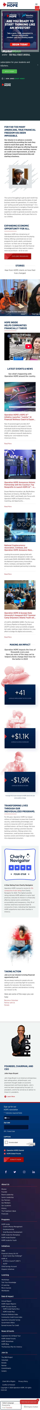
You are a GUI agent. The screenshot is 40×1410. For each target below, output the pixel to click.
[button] (31, 1407)
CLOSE (37, 8)
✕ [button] (37, 1400)
